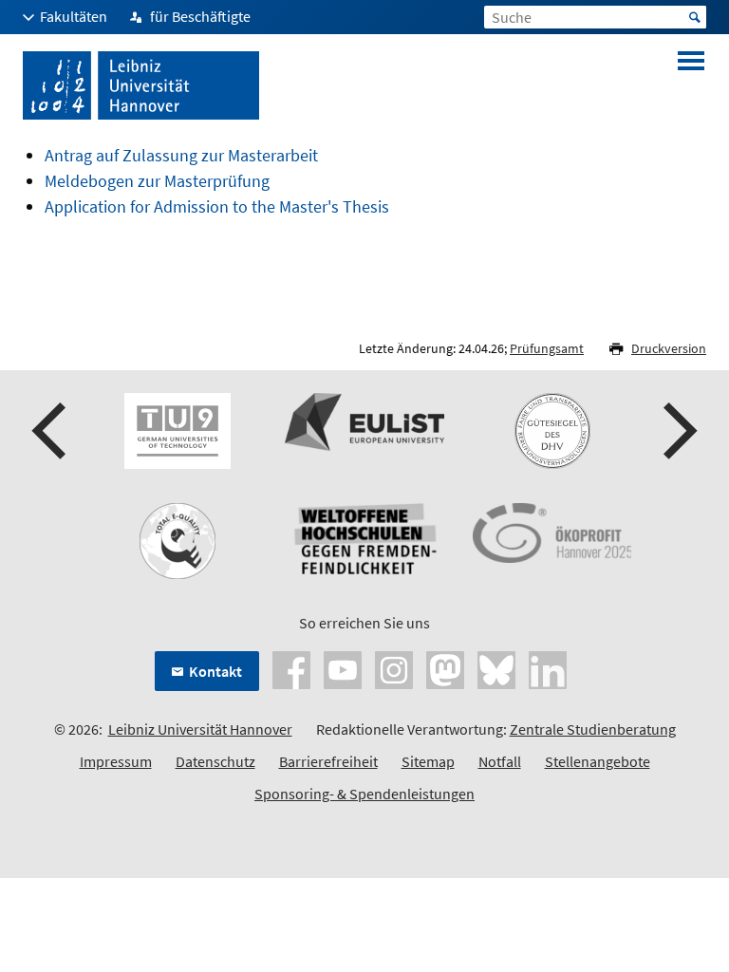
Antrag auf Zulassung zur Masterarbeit (181, 155)
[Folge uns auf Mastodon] (445, 668)
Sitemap (428, 761)
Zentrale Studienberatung (593, 729)
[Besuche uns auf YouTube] (343, 668)
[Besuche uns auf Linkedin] (548, 668)
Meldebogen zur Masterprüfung (157, 181)
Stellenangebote (597, 761)
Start (694, 17)
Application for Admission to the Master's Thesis (217, 206)
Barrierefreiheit (328, 761)
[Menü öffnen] (691, 85)
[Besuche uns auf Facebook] (291, 668)
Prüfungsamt (547, 348)
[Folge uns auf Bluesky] (496, 668)
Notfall (499, 761)
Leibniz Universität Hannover (200, 729)
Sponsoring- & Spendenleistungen (364, 793)
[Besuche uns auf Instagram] (394, 668)
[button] (51, 430)
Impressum (116, 761)
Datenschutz (215, 761)
